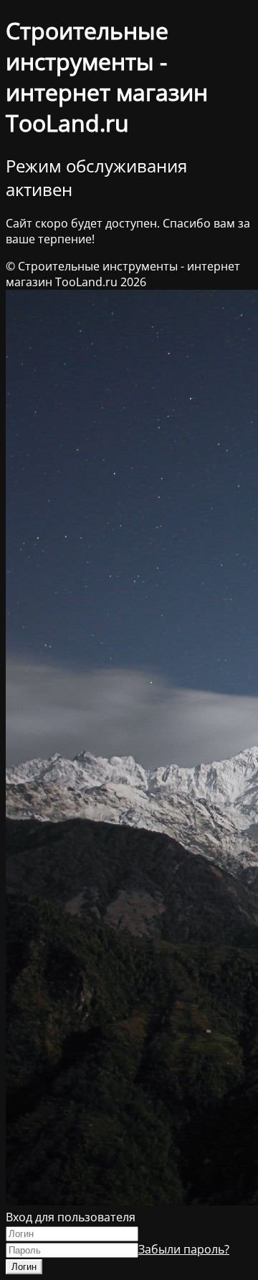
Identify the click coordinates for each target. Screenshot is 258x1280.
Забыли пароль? (183, 1249)
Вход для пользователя (70, 1217)
